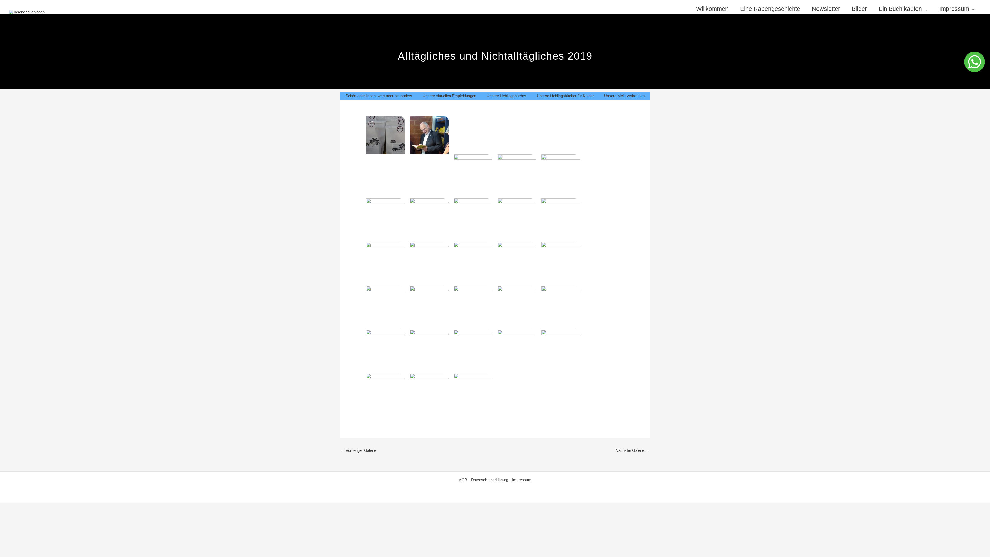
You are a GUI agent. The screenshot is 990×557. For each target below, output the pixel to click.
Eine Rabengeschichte (770, 9)
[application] (972, 9)
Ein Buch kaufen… (903, 9)
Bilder (859, 9)
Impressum (954, 9)
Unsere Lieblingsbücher (506, 96)
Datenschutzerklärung (489, 480)
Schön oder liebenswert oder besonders (378, 96)
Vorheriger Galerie (358, 450)
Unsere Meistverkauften (624, 96)
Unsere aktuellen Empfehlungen (449, 96)
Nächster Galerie (632, 450)
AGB (463, 480)
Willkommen (712, 9)
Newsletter (826, 9)
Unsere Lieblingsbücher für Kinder (565, 96)
